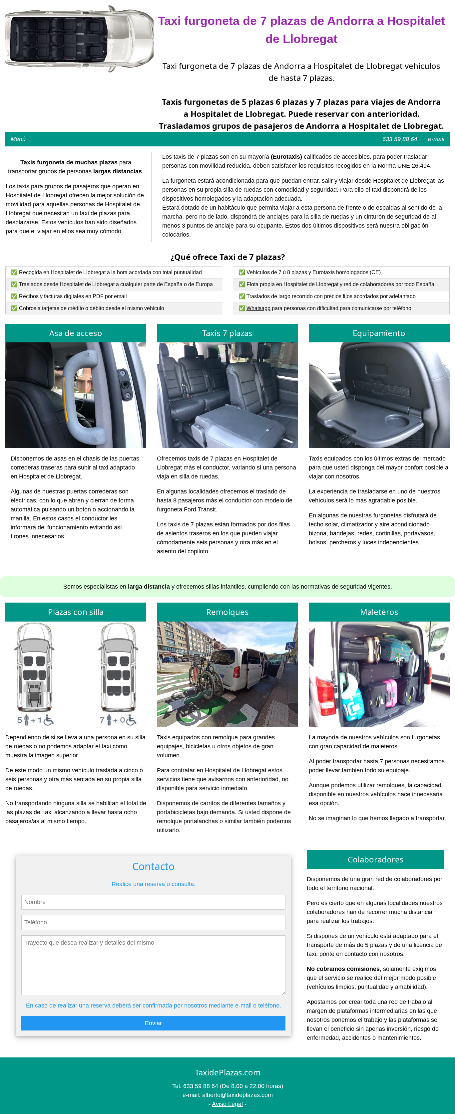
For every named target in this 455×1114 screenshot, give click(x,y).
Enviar (153, 1023)
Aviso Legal (227, 1104)
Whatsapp (258, 308)
